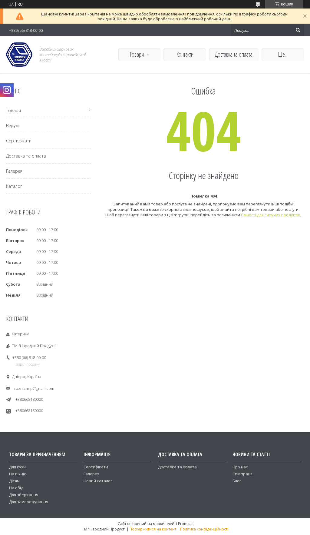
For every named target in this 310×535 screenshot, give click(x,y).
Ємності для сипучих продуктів (271, 215)
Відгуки (13, 125)
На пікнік (17, 474)
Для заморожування (28, 501)
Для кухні (18, 467)
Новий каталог (98, 480)
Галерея (14, 171)
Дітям (14, 480)
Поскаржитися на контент (153, 529)
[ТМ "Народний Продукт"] (19, 54)
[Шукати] (298, 30)
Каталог (14, 186)
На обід (16, 487)
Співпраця (242, 474)
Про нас (240, 467)
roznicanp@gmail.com (34, 388)
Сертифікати (18, 141)
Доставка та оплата (233, 54)
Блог (236, 480)
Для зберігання (23, 494)
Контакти (184, 54)
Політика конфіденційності (204, 529)
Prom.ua (185, 523)
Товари (137, 54)
